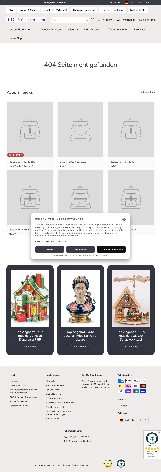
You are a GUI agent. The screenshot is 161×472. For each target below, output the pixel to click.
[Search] (87, 20)
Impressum (15, 381)
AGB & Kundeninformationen (23, 397)
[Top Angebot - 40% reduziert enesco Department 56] (30, 298)
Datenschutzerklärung (20, 385)
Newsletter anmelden (56, 407)
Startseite (50, 381)
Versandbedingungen (56, 385)
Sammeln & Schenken (84, 10)
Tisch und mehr (137, 10)
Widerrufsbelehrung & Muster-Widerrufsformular (24, 391)
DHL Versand (91, 29)
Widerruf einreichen (19, 401)
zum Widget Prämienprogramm (60, 402)
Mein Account (52, 418)
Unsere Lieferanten (20, 29)
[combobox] (70, 20)
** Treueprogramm (116, 29)
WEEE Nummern (53, 394)
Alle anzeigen (148, 92)
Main (11, 10)
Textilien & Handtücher (112, 10)
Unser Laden (140, 29)
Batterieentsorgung (19, 406)
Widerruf (73, 29)
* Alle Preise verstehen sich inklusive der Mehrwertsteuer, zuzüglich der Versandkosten (95, 384)
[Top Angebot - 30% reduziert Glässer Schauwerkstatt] (131, 298)
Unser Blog (15, 38)
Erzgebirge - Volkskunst (55, 10)
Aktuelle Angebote (51, 29)
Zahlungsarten (52, 389)
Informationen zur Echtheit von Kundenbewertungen (60, 413)
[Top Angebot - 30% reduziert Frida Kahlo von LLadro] (80, 298)
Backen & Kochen (28, 10)
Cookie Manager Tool (45, 465)
